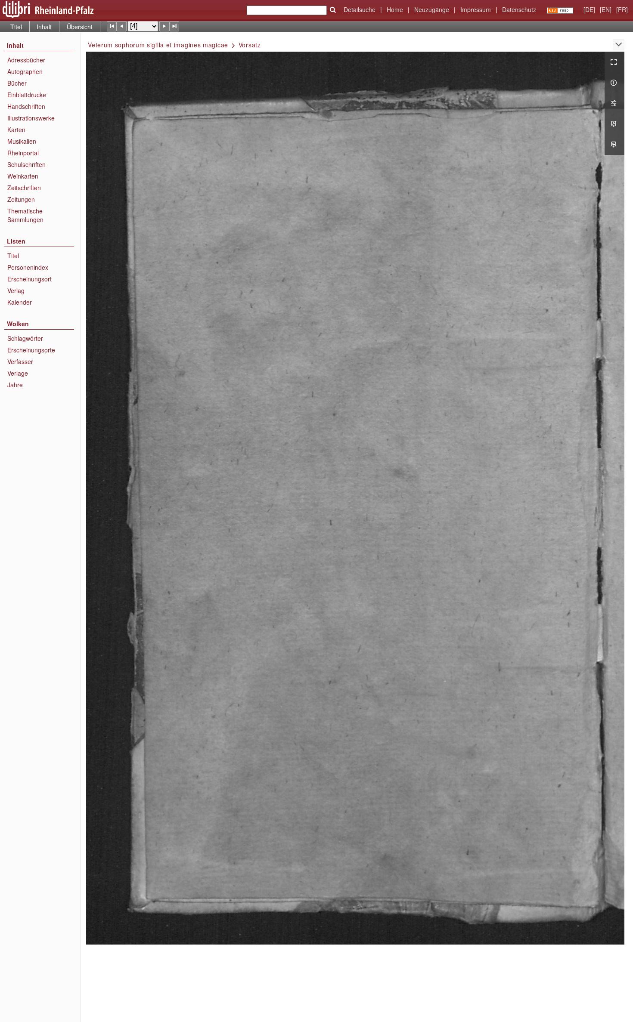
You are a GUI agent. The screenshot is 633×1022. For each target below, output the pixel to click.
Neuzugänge (431, 9)
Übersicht (80, 26)
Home (395, 9)
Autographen (25, 71)
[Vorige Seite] (122, 26)
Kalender (19, 302)
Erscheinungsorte (31, 350)
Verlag (16, 290)
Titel (16, 26)
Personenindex (27, 267)
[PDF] (614, 124)
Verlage (17, 373)
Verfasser (20, 361)
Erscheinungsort (29, 279)
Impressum (475, 9)
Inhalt (44, 26)
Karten (16, 129)
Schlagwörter (25, 338)
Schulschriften (26, 164)
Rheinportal (23, 152)
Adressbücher (26, 60)
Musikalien (21, 141)
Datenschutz (519, 9)
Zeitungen (21, 199)
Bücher (17, 83)
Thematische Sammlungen (25, 215)
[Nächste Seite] (164, 26)
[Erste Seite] (112, 26)
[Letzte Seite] (174, 26)
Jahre (15, 384)
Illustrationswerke (31, 118)
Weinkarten (22, 176)
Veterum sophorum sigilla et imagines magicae (158, 44)
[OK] (333, 9)
